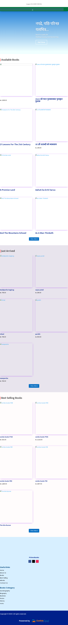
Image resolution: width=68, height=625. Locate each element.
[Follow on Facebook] (29, 561)
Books (2, 575)
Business (3, 596)
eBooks (2, 580)
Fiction (2, 598)
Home (2, 570)
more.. (2, 603)
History (2, 601)
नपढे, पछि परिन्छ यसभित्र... (47, 26)
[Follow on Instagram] (37, 561)
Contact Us (4, 583)
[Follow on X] (33, 561)
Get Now (41, 42)
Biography (3, 593)
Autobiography (5, 591)
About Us (3, 573)
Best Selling (4, 578)
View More (34, 239)
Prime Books (34, 557)
